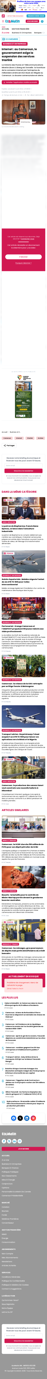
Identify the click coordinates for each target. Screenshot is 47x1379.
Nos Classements (9, 1176)
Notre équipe (7, 1308)
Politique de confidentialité (13, 1281)
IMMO (4, 1234)
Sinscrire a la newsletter (23, 471)
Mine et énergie (8, 1180)
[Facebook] (13, 1118)
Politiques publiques (10, 1172)
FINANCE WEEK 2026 (36, 16)
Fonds (4, 1215)
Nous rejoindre (8, 1304)
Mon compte (7, 1253)
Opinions (5, 1187)
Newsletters (7, 1261)
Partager (11, 445)
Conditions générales (11, 1277)
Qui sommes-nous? (10, 1300)
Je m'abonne (32, 21)
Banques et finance (10, 1168)
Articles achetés (9, 1265)
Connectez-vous (27, 239)
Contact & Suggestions (11, 1289)
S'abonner (23, 257)
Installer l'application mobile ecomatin (21, 82)
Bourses (5, 1211)
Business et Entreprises (15, 432)
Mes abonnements (10, 1257)
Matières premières (10, 1219)
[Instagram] (33, 1118)
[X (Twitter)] (20, 1118)
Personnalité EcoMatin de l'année (16, 1191)
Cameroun (7, 438)
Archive (40, 438)
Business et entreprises (11, 1164)
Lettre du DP (7, 1312)
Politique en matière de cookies (15, 1285)
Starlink (30, 438)
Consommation (8, 1242)
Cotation (5, 1207)
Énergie (5, 1238)
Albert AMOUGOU (36, 95)
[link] (23, 396)
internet (19, 438)
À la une (5, 1160)
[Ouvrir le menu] (3, 21)
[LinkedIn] (26, 1118)
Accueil (4, 432)
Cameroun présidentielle (12, 1195)
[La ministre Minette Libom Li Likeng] (23, 112)
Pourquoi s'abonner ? (23, 263)
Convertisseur (8, 1223)
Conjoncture (7, 1183)
